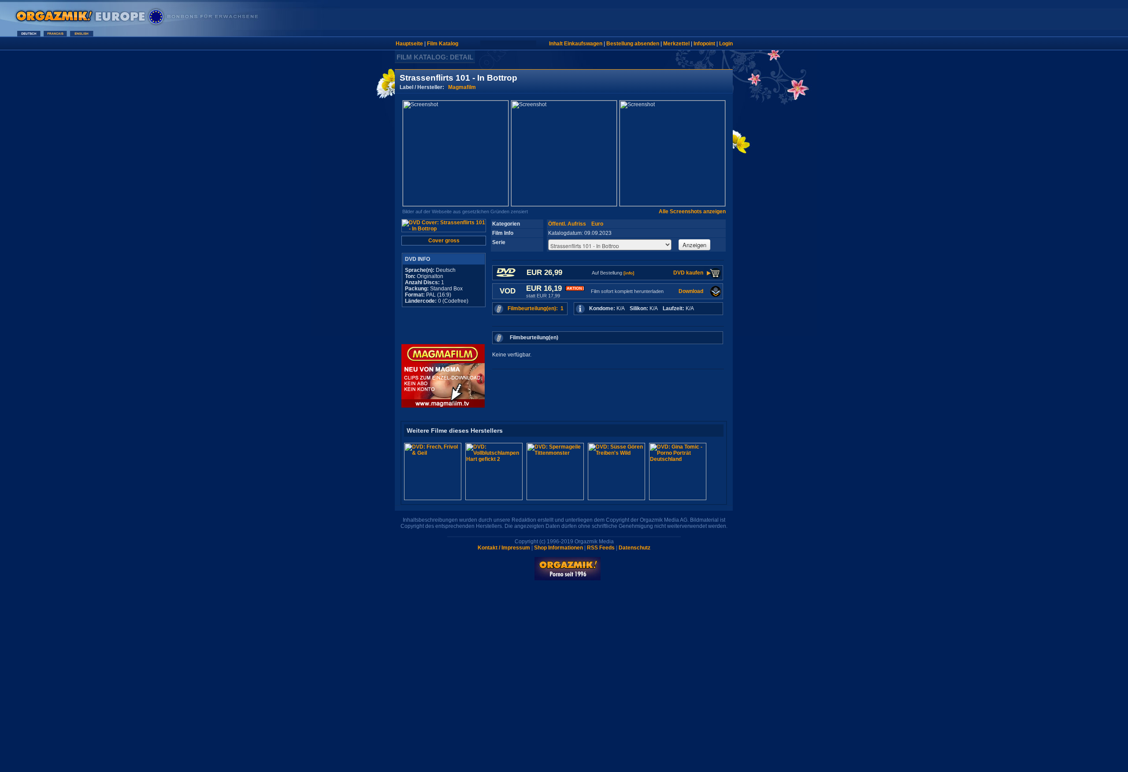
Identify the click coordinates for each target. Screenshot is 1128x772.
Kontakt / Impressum (504, 548)
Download (691, 291)
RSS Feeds (601, 548)
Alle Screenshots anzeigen (692, 211)
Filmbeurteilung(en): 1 (536, 308)
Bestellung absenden (632, 44)
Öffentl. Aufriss (567, 224)
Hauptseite (409, 44)
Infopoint (704, 44)
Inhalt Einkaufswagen (575, 44)
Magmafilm (462, 87)
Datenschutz (634, 548)
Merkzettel (676, 44)
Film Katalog (442, 44)
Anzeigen (694, 245)
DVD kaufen (688, 273)
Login (726, 44)
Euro (597, 224)
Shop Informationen (558, 548)
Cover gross (444, 241)
